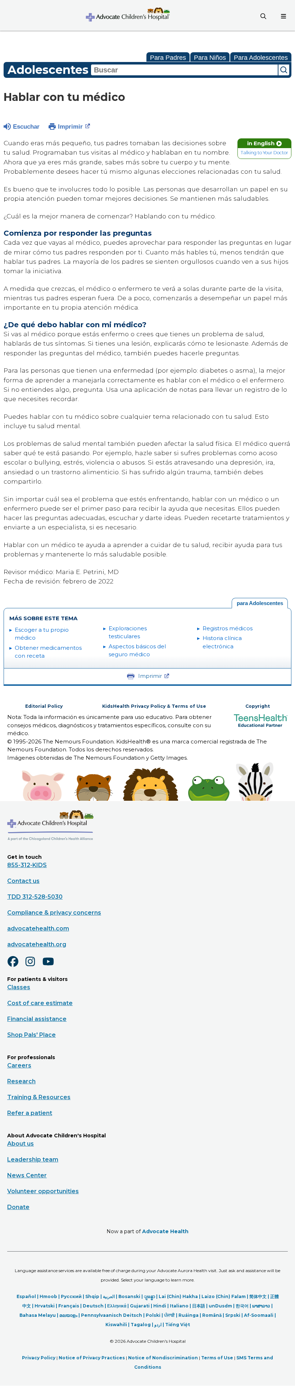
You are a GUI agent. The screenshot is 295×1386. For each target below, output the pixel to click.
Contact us (23, 881)
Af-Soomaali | (260, 1315)
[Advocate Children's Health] (127, 15)
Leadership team (32, 1159)
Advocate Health (165, 1231)
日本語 (198, 1306)
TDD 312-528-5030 (35, 896)
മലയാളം (68, 1315)
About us (20, 1143)
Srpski (232, 1315)
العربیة (109, 1296)
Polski (153, 1315)
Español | (28, 1296)
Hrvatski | (46, 1306)
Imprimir (70, 126)
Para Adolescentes (261, 57)
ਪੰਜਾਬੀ (169, 1315)
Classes (18, 987)
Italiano (179, 1306)
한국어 (242, 1306)
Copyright (257, 706)
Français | (70, 1306)
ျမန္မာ (149, 1296)
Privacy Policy (38, 1357)
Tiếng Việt (177, 1324)
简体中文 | (259, 1296)
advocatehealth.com (38, 928)
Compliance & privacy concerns (54, 912)
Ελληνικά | (118, 1306)
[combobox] (184, 70)
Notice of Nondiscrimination (163, 1357)
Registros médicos (228, 628)
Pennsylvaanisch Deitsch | (113, 1315)
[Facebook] (15, 966)
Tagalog (141, 1324)
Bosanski (129, 1296)
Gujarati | (141, 1306)
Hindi (159, 1306)
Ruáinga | (190, 1315)
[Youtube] (51, 966)
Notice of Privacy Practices (92, 1357)
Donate (18, 1207)
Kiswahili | (118, 1324)
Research (21, 1081)
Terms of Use (217, 1357)
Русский (71, 1296)
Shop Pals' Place (31, 1034)
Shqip (92, 1296)
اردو (158, 1324)
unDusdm (220, 1306)
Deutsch (93, 1306)
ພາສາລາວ (261, 1306)
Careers (19, 1065)
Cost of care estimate (40, 1003)
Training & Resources (39, 1097)
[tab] (260, 603)
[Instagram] (33, 966)
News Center (27, 1175)
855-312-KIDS (27, 865)
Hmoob (48, 1296)
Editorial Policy (44, 706)
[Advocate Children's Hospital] (50, 851)
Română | (213, 1315)
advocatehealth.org (36, 944)
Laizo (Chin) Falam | (225, 1296)
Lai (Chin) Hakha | (180, 1296)
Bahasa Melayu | (39, 1315)
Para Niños (210, 57)
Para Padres (168, 57)
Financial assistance (37, 1019)
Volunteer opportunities (43, 1191)
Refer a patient (29, 1113)
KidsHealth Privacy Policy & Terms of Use (154, 706)
